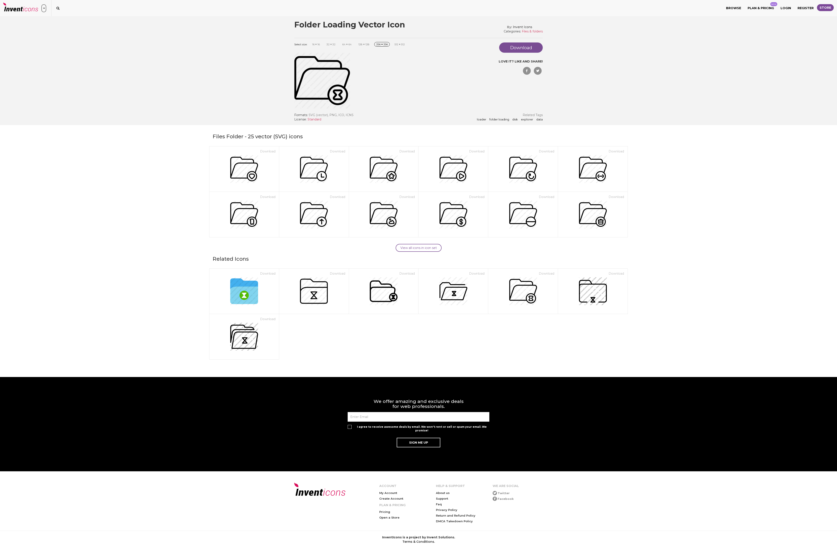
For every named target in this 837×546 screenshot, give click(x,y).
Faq (439, 504)
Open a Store (389, 517)
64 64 (347, 44)
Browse (733, 8)
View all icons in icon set (418, 248)
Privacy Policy (446, 510)
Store (825, 8)
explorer (527, 119)
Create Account (391, 498)
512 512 (400, 44)
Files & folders (532, 31)
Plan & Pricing (762, 6)
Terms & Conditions (418, 542)
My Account (388, 493)
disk (515, 119)
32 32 (331, 44)
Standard (314, 119)
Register (806, 8)
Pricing (384, 512)
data (539, 119)
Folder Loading (499, 119)
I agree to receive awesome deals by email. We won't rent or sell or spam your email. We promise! (422, 428)
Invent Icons (522, 27)
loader (481, 119)
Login (786, 8)
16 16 (316, 44)
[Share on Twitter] (538, 71)
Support (442, 498)
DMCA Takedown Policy (454, 521)
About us (443, 493)
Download (268, 151)
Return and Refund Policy (455, 515)
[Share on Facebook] (527, 71)
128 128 (363, 44)
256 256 (382, 44)
